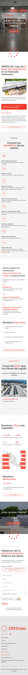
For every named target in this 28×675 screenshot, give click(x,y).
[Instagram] (6, 634)
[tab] (14, 569)
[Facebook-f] (2, 634)
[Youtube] (10, 634)
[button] (4, 392)
